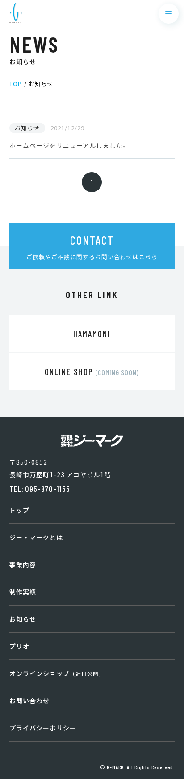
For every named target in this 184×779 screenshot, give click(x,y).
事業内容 (22, 564)
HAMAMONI (91, 334)
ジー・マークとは (36, 537)
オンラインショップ (57, 673)
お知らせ (22, 618)
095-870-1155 (47, 489)
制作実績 (22, 591)
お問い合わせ (29, 700)
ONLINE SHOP (92, 372)
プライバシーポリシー (42, 727)
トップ (19, 510)
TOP (15, 83)
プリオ (19, 646)
